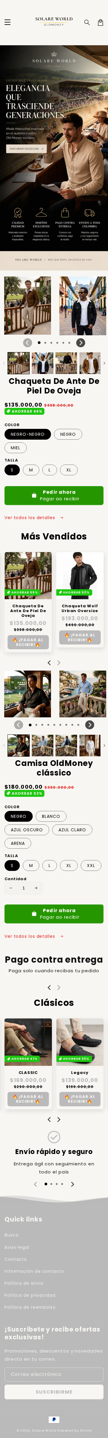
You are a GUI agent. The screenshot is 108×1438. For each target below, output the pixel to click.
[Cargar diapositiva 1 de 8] (72, 725)
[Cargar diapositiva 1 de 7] (66, 725)
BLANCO (51, 816)
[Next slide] (58, 662)
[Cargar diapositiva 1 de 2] (45, 343)
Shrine (86, 1430)
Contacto (15, 1259)
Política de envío (24, 1283)
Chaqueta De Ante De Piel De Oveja (28, 611)
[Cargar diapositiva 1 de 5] (63, 343)
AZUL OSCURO (27, 830)
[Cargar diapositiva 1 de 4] (57, 343)
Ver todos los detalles (30, 518)
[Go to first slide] (58, 1119)
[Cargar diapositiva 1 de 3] (51, 343)
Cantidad (15, 879)
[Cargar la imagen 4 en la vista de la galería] (90, 363)
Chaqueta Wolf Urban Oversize (80, 608)
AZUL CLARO (72, 830)
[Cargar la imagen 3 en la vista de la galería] (66, 363)
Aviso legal (16, 1247)
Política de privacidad (30, 1295)
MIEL (15, 448)
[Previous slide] (49, 662)
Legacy (79, 1072)
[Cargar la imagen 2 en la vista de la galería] (42, 363)
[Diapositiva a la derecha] (80, 342)
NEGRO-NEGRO (28, 434)
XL (68, 470)
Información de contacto (34, 1271)
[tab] (46, 1184)
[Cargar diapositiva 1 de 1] (39, 342)
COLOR (12, 425)
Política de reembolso (30, 1307)
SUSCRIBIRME (54, 1392)
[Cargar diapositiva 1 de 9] (78, 725)
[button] (7, 22)
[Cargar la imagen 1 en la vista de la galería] (18, 363)
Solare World (44, 1430)
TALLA (11, 460)
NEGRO (68, 434)
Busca (11, 1235)
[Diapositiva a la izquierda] (27, 342)
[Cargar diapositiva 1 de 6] (69, 343)
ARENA (18, 843)
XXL (91, 865)
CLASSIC (28, 1072)
